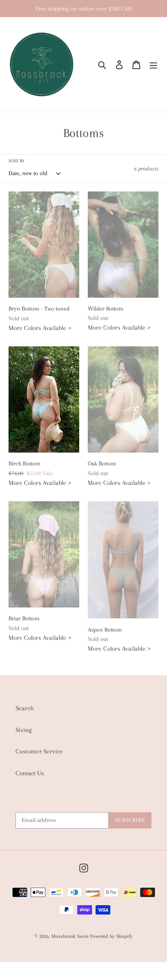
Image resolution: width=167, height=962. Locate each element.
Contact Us (30, 773)
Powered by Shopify (111, 936)
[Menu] (153, 64)
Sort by (16, 160)
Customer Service (39, 751)
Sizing (24, 730)
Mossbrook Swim (70, 936)
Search (25, 708)
